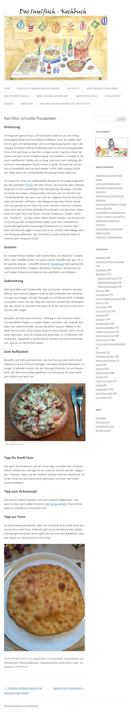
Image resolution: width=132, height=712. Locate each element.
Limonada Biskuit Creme (108, 183)
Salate (99, 364)
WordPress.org (103, 430)
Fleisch (99, 302)
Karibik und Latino (105, 331)
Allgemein (101, 257)
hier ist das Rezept (56, 504)
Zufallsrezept (113, 96)
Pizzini (29, 185)
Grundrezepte (103, 323)
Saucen (99, 368)
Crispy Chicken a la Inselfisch (110, 216)
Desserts (100, 290)
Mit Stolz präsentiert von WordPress (21, 705)
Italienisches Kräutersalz (69, 688)
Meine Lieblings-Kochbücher (52, 96)
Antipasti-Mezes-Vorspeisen (110, 261)
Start (7, 88)
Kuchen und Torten (108, 278)
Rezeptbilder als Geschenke (102, 88)
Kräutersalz (57, 264)
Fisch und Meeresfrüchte (108, 298)
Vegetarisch (102, 389)
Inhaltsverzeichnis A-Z (16, 96)
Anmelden (101, 418)
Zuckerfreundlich (104, 393)
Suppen (100, 376)
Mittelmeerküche (104, 335)
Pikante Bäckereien (29, 662)
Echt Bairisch (102, 294)
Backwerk (101, 274)
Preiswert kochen (48, 662)
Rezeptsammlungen (106, 360)
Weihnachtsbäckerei (108, 286)
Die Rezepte (73, 88)
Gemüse (100, 319)
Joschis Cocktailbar (105, 327)
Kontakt (8, 103)
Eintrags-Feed (103, 422)
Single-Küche (65, 662)
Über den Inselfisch (86, 96)
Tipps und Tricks (104, 381)
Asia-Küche (101, 270)
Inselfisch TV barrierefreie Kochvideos (38, 88)
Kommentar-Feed (105, 426)
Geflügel (100, 315)
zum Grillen (101, 397)
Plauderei (100, 352)
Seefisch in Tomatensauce (109, 237)
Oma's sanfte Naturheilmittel (110, 344)
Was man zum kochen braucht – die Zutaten (65, 103)
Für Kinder (57, 658)
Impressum (27, 103)
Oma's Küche (102, 339)
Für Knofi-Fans (71, 658)
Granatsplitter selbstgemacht (110, 212)
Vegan (76, 662)
